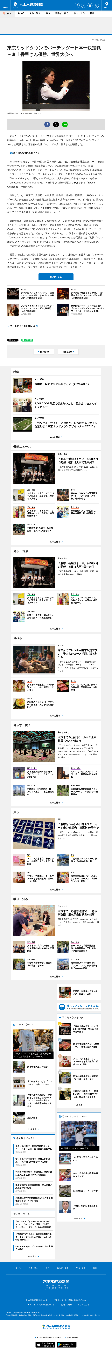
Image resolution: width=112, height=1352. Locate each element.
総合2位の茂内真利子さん (26, 152)
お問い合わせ (66, 1305)
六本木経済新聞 (28, 5)
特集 (92, 13)
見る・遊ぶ (35, 13)
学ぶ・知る (79, 13)
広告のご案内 (83, 1305)
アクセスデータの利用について (42, 1305)
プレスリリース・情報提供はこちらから (70, 1300)
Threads (96, 5)
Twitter (83, 5)
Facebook (77, 5)
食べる (21, 13)
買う (48, 13)
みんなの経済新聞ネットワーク (56, 1327)
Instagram (90, 5)
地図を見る (56, 276)
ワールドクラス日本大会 (22, 326)
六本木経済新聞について (37, 1300)
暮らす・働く (62, 13)
